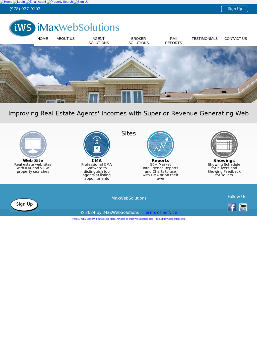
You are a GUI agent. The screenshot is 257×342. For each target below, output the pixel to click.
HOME (42, 39)
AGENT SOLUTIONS (99, 41)
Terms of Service (160, 212)
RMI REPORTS (173, 41)
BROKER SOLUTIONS (138, 41)
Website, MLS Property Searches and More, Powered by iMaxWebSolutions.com (112, 218)
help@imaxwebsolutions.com (170, 218)
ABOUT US (66, 39)
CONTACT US (235, 39)
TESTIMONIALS (205, 39)
